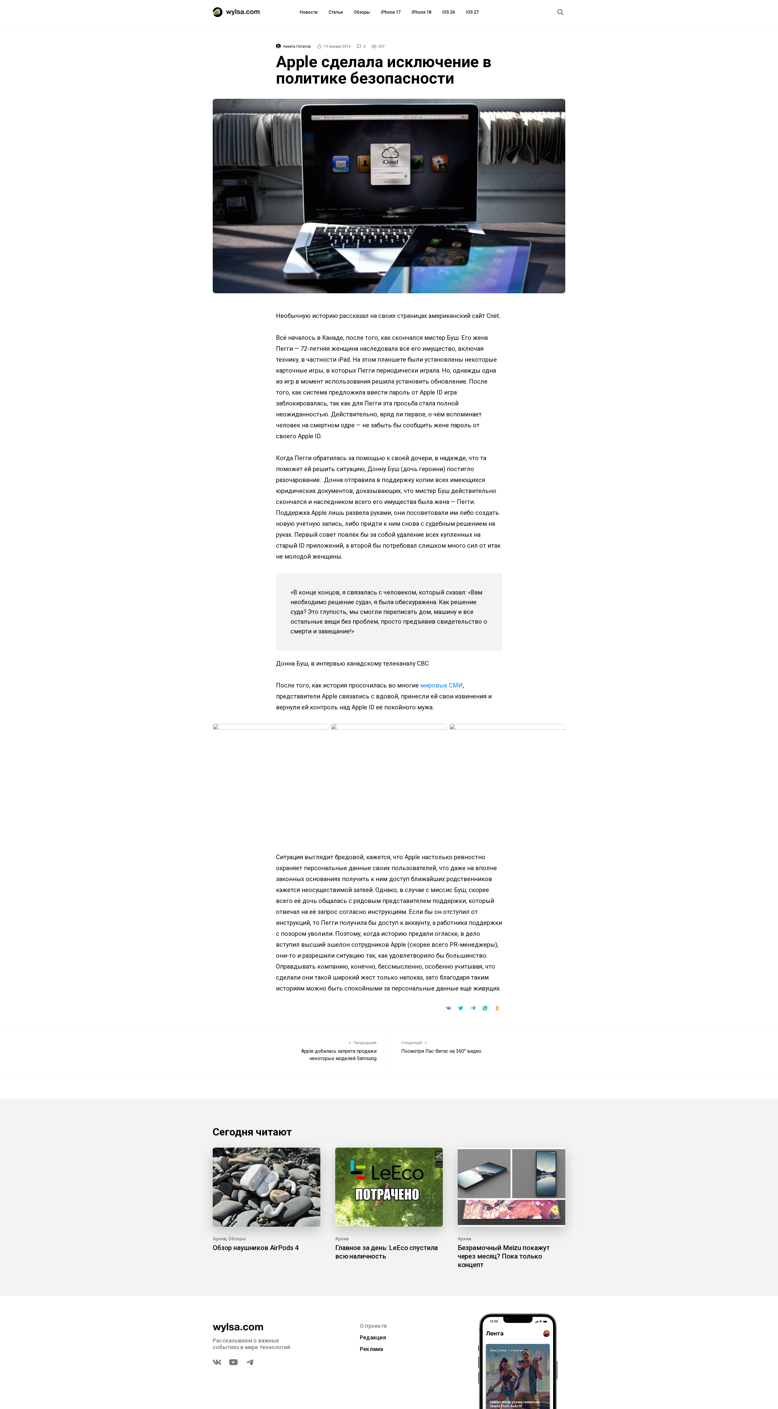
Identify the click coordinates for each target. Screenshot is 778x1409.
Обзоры (362, 12)
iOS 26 (448, 12)
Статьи (336, 12)
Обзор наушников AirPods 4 (256, 1248)
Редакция (373, 1337)
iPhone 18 (421, 12)
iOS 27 (472, 12)
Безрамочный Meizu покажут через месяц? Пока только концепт (504, 1256)
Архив (219, 1239)
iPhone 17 (391, 12)
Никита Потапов (297, 46)
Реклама (371, 1349)
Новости (309, 12)
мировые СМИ (441, 685)
